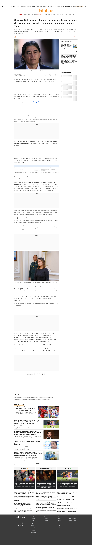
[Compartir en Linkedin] (52, 75)
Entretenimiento (68, 6)
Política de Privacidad (72, 520)
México (37, 6)
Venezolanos (71, 14)
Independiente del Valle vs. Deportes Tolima (32, 14)
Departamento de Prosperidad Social (30, 397)
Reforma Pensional (56, 14)
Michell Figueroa (22, 36)
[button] (2, 6)
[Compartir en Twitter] (50, 75)
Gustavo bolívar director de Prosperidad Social (31, 399)
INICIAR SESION (87, 6)
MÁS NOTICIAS (36, 463)
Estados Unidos (23, 6)
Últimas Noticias (56, 6)
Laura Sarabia (17, 399)
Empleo (46, 520)
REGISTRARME (79, 6)
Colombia (29, 6)
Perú (41, 6)
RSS (33, 534)
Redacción (46, 518)
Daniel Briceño (49, 14)
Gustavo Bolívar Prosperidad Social (46, 397)
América (33, 518)
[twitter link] (20, 523)
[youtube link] (18, 525)
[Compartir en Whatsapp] (45, 75)
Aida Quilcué (62, 14)
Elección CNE (66, 14)
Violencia (74, 6)
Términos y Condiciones (72, 518)
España (33, 6)
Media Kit (59, 527)
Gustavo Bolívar (18, 397)
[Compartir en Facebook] (47, 75)
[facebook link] (18, 523)
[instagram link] (23, 523)
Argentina (17, 6)
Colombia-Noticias (45, 399)
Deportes (62, 6)
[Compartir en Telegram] (55, 75)
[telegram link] (20, 525)
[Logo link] (46, 10)
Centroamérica (46, 6)
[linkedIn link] (23, 525)
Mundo (51, 6)
